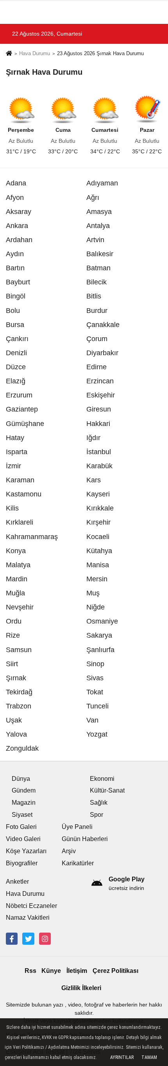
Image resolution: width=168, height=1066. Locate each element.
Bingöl (15, 296)
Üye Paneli (77, 826)
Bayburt (18, 282)
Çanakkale (103, 325)
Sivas (95, 678)
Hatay (15, 438)
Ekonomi (102, 778)
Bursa (15, 325)
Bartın (15, 268)
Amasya (99, 212)
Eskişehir (100, 395)
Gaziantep (22, 409)
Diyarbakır (102, 353)
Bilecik (96, 282)
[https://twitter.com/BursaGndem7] (28, 938)
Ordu (13, 621)
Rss (30, 970)
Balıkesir (99, 254)
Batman (98, 268)
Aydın (15, 254)
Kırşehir (98, 522)
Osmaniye (102, 621)
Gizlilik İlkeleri (81, 988)
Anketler (17, 881)
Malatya (18, 565)
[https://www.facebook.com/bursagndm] (12, 938)
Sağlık (98, 802)
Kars (93, 480)
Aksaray (18, 212)
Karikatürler (78, 863)
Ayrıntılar (122, 1057)
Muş (93, 593)
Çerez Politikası (115, 970)
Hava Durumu (34, 53)
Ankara (17, 226)
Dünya (21, 778)
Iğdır (93, 438)
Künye (51, 970)
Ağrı (92, 197)
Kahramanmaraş (32, 537)
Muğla (15, 593)
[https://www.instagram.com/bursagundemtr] (45, 938)
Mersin (96, 579)
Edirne (96, 367)
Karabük (99, 466)
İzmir (13, 466)
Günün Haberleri (85, 839)
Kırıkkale (100, 508)
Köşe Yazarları (26, 851)
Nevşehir (20, 607)
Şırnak (16, 678)
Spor (96, 814)
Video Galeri (23, 839)
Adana (16, 183)
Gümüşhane (25, 424)
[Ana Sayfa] (9, 54)
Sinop (95, 664)
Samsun (19, 650)
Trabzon (18, 706)
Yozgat (96, 734)
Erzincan (100, 381)
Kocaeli (97, 537)
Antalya (98, 226)
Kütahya (99, 551)
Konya (16, 551)
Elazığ (15, 381)
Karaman (20, 480)
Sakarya (99, 635)
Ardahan (19, 240)
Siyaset (22, 814)
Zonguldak (22, 748)
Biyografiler (22, 863)
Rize (13, 635)
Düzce (16, 367)
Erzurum (19, 395)
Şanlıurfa (100, 650)
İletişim (76, 970)
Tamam (149, 1057)
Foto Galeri (21, 826)
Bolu (13, 311)
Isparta (16, 452)
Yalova (16, 734)
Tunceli (97, 706)
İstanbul (98, 452)
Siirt (12, 664)
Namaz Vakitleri (28, 917)
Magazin (24, 802)
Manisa (97, 565)
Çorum (96, 339)
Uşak (14, 720)
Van (92, 720)
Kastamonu (23, 494)
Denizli (16, 353)
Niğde (95, 607)
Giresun (98, 409)
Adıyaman (102, 183)
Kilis (12, 508)
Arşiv (69, 851)
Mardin (16, 579)
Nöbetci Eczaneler (31, 905)
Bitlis (93, 296)
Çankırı (17, 339)
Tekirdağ (19, 692)
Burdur (96, 311)
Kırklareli (19, 522)
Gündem (24, 790)
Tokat (94, 692)
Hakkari (98, 424)
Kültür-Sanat (107, 790)
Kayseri (98, 494)
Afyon (15, 197)
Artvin (95, 240)
